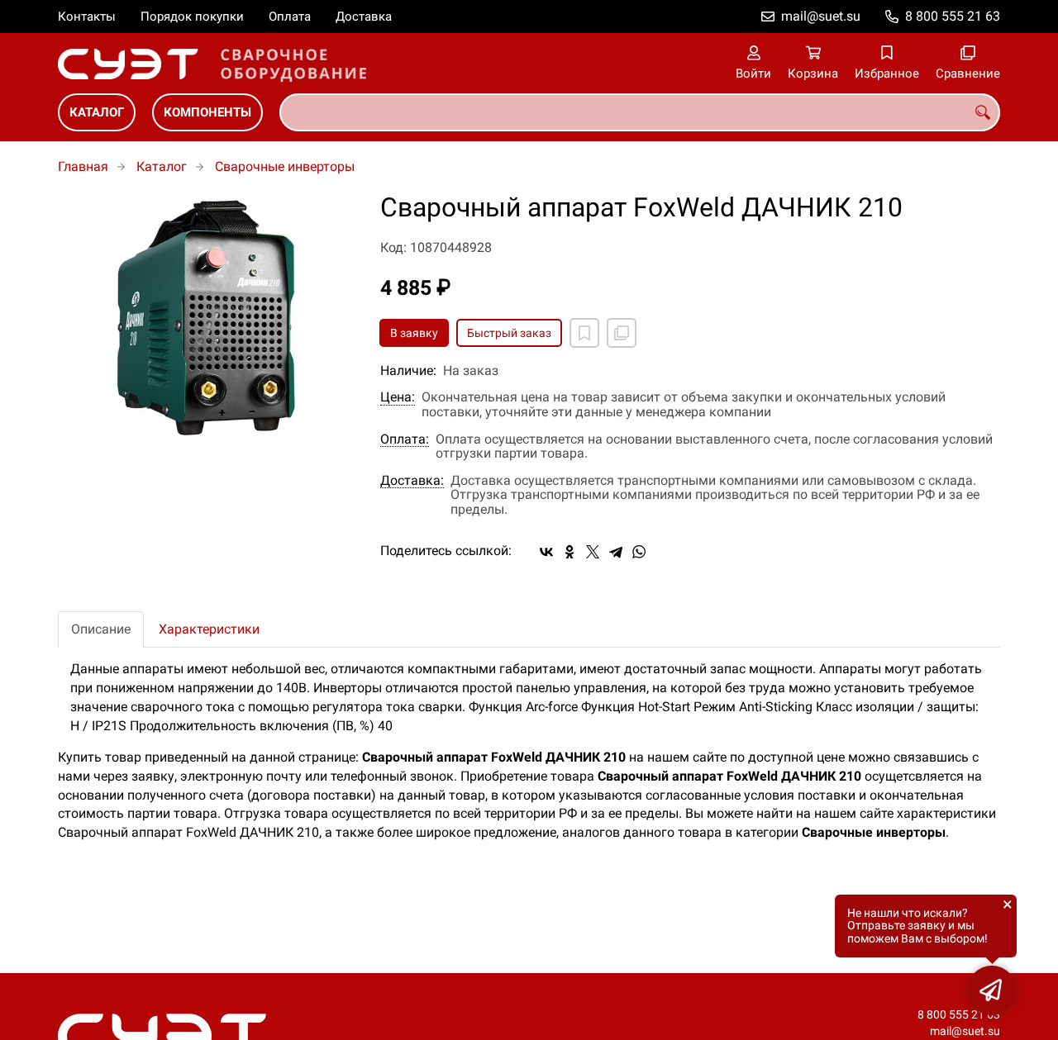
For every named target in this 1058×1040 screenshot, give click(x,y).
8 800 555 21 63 (952, 16)
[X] (593, 552)
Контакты (87, 16)
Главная (83, 166)
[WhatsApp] (639, 552)
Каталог (96, 112)
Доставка (364, 16)
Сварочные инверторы (285, 166)
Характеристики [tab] (209, 629)
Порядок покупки (192, 16)
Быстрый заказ (509, 333)
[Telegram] (616, 552)
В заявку (414, 333)
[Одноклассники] (569, 552)
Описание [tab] (101, 629)
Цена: (397, 397)
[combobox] (639, 112)
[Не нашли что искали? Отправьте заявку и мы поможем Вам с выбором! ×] (992, 990)
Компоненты (207, 112)
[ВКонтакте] (546, 552)
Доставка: (412, 480)
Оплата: (404, 439)
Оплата (290, 16)
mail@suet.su (820, 16)
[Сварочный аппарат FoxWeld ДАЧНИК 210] (206, 317)
